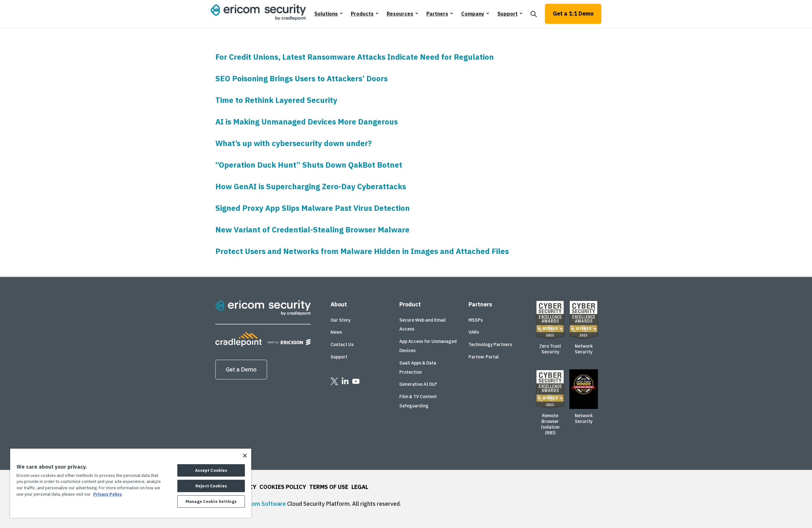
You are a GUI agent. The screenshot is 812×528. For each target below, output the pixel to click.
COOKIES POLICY (282, 487)
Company (472, 13)
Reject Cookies (211, 486)
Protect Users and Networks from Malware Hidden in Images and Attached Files (362, 251)
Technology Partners (490, 344)
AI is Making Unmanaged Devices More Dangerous (306, 122)
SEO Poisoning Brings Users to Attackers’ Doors (301, 78)
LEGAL (359, 487)
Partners (437, 13)
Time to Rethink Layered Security (276, 100)
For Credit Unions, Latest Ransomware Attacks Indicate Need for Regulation (354, 57)
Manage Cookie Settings (211, 501)
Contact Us (342, 344)
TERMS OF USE (328, 487)
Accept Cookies (211, 470)
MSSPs (475, 320)
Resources (400, 13)
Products (362, 13)
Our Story (340, 320)
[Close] (245, 456)
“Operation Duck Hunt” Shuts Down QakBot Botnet (308, 165)
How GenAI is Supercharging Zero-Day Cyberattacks (310, 186)
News (336, 332)
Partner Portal (483, 357)
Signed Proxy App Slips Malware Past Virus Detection (312, 208)
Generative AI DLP (418, 384)
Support (507, 13)
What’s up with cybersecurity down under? (293, 143)
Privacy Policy (107, 494)
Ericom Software (264, 503)
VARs (473, 332)
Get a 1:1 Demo (573, 13)
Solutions (326, 13)
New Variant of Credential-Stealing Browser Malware (312, 229)
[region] (130, 483)
